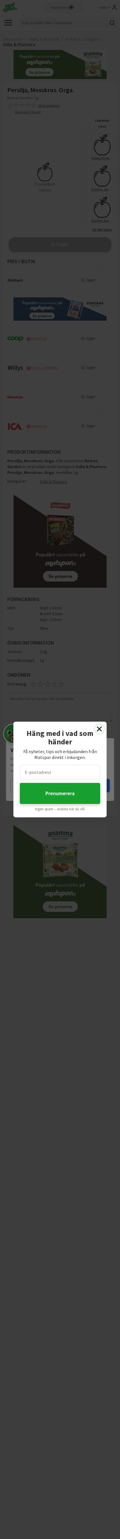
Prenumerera (60, 793)
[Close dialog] (99, 729)
